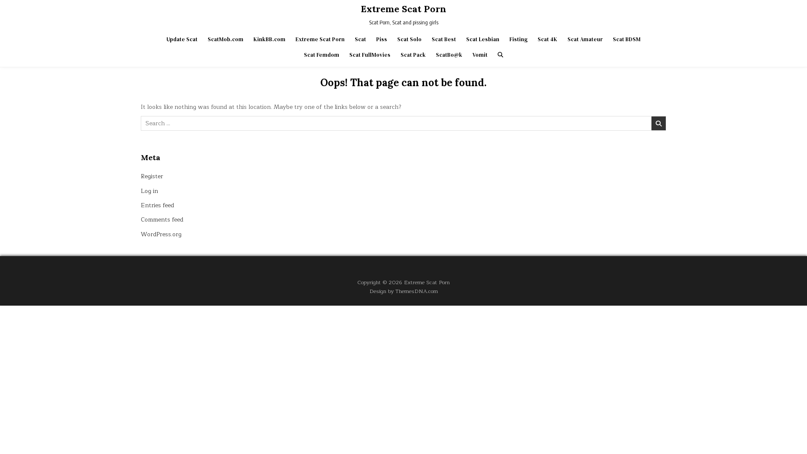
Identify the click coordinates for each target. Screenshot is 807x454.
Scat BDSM (627, 39)
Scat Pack (413, 54)
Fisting (518, 39)
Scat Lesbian (482, 39)
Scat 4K (547, 39)
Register (152, 176)
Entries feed (157, 205)
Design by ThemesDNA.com (403, 291)
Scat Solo (409, 39)
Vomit (480, 54)
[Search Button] (500, 55)
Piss (381, 39)
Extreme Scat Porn (403, 9)
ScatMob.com (225, 39)
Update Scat (182, 39)
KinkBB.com (269, 39)
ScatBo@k (449, 54)
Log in (149, 191)
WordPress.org (161, 234)
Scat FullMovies (369, 54)
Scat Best (444, 39)
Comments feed (162, 219)
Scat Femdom (321, 54)
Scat (360, 39)
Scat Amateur (585, 39)
